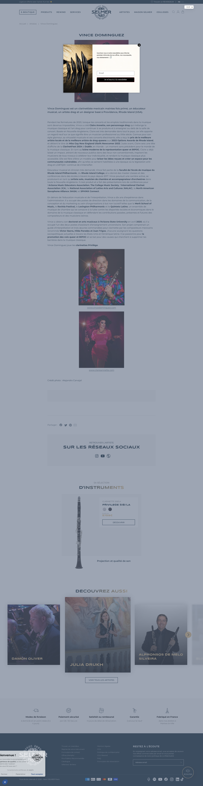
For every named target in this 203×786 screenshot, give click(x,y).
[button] (5, 782)
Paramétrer (27, 774)
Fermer (10, 774)
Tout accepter (43, 774)
